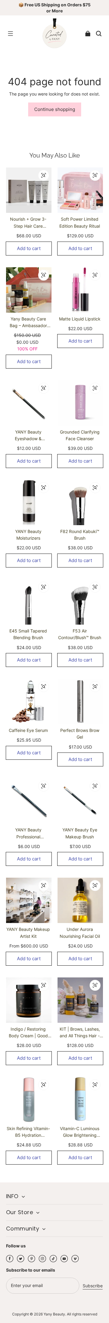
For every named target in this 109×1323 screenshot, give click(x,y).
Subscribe (93, 1285)
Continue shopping (54, 109)
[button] (10, 33)
